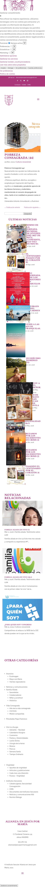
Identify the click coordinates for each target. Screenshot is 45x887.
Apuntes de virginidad (18, 768)
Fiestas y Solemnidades (18, 738)
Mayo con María (15, 679)
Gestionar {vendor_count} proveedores (15, 62)
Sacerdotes (13, 692)
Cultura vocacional (23, 162)
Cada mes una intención (18, 773)
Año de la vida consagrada (19, 708)
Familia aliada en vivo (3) (17, 530)
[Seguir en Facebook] (17, 80)
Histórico (13, 701)
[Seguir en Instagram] (27, 80)
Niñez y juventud (16, 698)
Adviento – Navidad (17, 730)
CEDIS (24, 85)
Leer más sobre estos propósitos (13, 65)
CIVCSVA (13, 711)
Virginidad (10, 765)
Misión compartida (16, 714)
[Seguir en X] (21, 80)
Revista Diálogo (15, 797)
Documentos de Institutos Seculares (23, 792)
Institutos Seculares (14, 781)
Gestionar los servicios (9, 59)
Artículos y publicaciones (19, 770)
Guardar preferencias (35, 68)
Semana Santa (15, 752)
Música (12, 746)
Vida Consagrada (13, 706)
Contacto (18, 85)
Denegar (11, 68)
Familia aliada (20, 532)
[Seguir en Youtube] (24, 80)
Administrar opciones (8, 56)
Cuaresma (13, 735)
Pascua (12, 749)
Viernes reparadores (17, 682)
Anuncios (10, 674)
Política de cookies (7, 74)
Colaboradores (15, 695)
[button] (22, 16)
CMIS (29, 85)
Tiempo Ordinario (16, 754)
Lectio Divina (14, 741)
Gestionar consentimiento (9, 885)
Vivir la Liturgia (12, 727)
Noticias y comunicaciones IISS (21, 795)
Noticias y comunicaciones (16, 687)
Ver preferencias (21, 68)
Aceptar (3, 68)
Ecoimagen (13, 676)
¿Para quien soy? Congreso (18, 624)
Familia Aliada (11, 690)
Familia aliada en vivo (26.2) (18, 577)
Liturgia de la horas (17, 743)
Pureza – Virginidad (17, 776)
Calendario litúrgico (17, 733)
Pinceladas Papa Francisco (16, 719)
